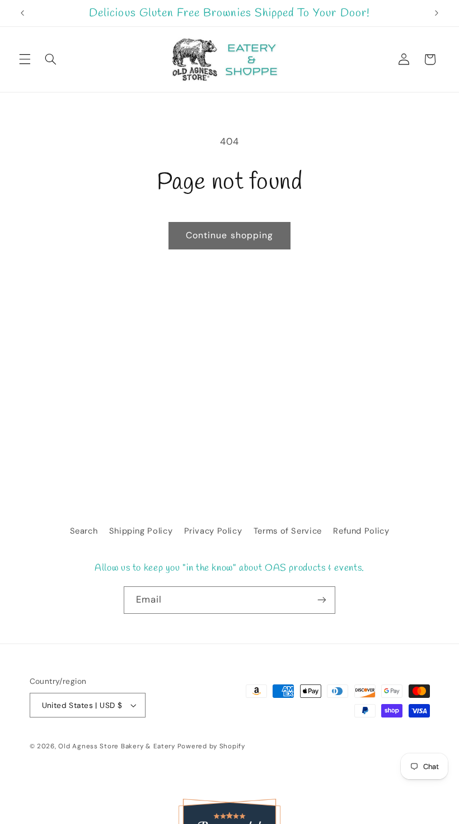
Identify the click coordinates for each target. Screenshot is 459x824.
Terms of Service (288, 530)
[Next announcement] (436, 13)
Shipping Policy (140, 530)
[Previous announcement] (22, 13)
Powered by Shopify (211, 746)
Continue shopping (229, 235)
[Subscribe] (322, 600)
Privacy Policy (213, 530)
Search (84, 530)
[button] (25, 59)
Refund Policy (361, 530)
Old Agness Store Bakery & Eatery (116, 746)
